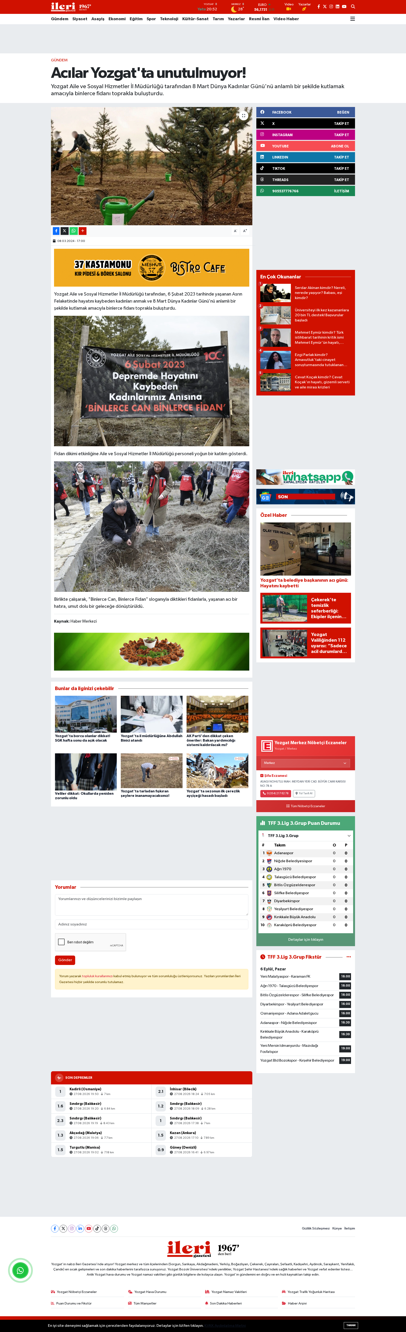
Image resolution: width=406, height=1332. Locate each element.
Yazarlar (236, 19)
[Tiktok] (97, 1229)
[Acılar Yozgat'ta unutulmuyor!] (151, 166)
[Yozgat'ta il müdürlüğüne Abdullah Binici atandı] (152, 714)
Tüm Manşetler (144, 1303)
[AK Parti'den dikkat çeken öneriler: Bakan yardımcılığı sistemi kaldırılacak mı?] (217, 714)
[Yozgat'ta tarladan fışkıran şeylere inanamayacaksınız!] (152, 771)
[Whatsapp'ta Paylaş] (74, 231)
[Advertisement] (203, 38)
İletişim (349, 1228)
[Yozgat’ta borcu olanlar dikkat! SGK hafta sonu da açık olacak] (86, 714)
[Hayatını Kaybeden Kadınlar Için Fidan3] (152, 526)
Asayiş (98, 19)
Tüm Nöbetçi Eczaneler (308, 806)
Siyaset (79, 19)
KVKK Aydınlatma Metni (225, 1326)
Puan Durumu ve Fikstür (74, 1303)
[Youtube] (89, 1229)
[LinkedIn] (80, 1229)
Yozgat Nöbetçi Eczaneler (77, 1292)
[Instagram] (72, 1229)
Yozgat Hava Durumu (150, 1292)
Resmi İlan (259, 19)
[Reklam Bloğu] (305, 477)
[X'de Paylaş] (65, 231)
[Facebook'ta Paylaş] (56, 231)
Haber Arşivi (297, 1303)
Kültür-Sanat (195, 19)
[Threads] (105, 1229)
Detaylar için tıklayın (305, 940)
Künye (337, 1228)
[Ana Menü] (352, 19)
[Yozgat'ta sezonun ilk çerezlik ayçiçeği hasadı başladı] (217, 771)
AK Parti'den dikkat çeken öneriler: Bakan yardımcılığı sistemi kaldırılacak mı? (211, 740)
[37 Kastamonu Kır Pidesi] (152, 267)
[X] (63, 1229)
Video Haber (286, 19)
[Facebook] (55, 1229)
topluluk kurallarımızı (97, 976)
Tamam (350, 1325)
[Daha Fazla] (82, 231)
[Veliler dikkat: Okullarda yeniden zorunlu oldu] (86, 772)
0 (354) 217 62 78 (278, 793)
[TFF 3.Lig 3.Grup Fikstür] (349, 957)
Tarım (218, 19)
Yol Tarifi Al (305, 793)
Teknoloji (169, 19)
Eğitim (136, 19)
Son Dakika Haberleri (226, 1303)
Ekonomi (117, 19)
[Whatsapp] (114, 1229)
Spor (151, 19)
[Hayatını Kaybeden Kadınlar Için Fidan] (152, 380)
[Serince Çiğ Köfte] (152, 651)
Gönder (65, 960)
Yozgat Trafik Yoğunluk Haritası (311, 1292)
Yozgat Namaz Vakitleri (229, 1292)
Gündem (59, 19)
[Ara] (353, 7)
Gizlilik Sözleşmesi (316, 1228)
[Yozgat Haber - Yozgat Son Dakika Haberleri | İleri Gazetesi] (71, 7)
